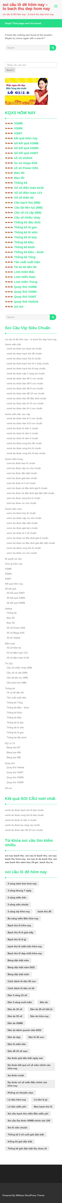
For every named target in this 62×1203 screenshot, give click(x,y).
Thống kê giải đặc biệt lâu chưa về (27, 1148)
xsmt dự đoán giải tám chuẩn (22, 478)
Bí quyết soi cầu (13, 558)
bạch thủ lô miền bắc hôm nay (25, 946)
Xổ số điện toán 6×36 (18, 657)
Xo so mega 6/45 (25, 163)
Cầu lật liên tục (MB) (28, 207)
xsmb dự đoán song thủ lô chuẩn (24, 448)
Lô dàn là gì (40, 1099)
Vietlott (8, 608)
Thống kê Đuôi (24, 247)
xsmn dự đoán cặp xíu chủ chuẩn (24, 518)
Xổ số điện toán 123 (28, 192)
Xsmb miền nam (13, 509)
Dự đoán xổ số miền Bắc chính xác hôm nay (27, 1084)
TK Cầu (9, 663)
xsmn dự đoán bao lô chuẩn (21, 513)
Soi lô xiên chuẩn (17, 1127)
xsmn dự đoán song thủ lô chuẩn (24, 548)
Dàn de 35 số (15, 1016)
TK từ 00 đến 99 (25, 267)
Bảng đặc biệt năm (18, 960)
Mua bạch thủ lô (43, 1106)
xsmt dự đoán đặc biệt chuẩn (22, 473)
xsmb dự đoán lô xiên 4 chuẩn (22, 438)
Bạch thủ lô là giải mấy (20, 932)
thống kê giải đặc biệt (20, 1141)
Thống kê (20, 182)
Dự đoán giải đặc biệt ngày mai (25, 1058)
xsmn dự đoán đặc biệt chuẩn (22, 523)
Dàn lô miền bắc (17, 1044)
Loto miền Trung (25, 282)
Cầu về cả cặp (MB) (27, 212)
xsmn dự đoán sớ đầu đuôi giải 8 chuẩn (27, 538)
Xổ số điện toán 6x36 (29, 187)
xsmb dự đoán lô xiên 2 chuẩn (22, 428)
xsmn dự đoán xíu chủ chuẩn (22, 553)
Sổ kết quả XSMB (26, 143)
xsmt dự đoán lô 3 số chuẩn (21, 483)
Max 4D (19, 178)
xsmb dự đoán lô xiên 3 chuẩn (22, 433)
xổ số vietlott (23, 158)
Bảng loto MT (14, 747)
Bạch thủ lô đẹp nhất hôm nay (25, 953)
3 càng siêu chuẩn (18, 904)
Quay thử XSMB (25, 287)
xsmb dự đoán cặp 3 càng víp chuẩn (26, 373)
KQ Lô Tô (10, 743)
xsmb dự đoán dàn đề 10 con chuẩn (25, 393)
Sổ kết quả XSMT (26, 153)
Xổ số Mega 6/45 (15, 632)
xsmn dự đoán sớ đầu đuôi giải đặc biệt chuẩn (31, 543)
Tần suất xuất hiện (27, 262)
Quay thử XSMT (25, 296)
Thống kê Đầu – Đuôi (29, 252)
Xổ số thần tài (24, 197)
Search (10, 70)
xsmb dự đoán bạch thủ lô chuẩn (24, 358)
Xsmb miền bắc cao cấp (17, 414)
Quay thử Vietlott (26, 301)
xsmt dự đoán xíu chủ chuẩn (21, 503)
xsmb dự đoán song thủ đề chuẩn (24, 443)
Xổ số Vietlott (13, 637)
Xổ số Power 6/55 (16, 627)
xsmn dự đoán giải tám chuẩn (22, 528)
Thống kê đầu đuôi (27, 222)
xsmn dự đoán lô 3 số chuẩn (21, 533)
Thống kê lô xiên (26, 232)
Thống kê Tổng (24, 257)
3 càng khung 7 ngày (19, 890)
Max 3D (19, 173)
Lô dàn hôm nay (17, 1099)
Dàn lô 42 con (36, 1037)
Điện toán (10, 643)
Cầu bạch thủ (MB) (27, 202)
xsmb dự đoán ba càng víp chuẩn (24, 348)
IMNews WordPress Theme (30, 1195)
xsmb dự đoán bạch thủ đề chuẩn (24, 353)
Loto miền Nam (25, 277)
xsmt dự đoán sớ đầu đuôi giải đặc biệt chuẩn (30, 493)
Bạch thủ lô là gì (17, 939)
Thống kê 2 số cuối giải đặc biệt (26, 1134)
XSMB (18, 123)
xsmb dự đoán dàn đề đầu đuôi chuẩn (26, 398)
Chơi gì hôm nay (13, 563)
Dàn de (44, 1002)
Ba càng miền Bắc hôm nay (23, 918)
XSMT (18, 133)
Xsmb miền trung (14, 459)
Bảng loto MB (14, 757)
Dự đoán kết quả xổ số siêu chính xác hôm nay (29, 1067)
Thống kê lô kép (25, 237)
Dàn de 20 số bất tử (41, 1009)
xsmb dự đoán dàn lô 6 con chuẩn (24, 418)
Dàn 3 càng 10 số (17, 995)
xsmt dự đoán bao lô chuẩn (21, 463)
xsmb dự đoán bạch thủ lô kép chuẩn (26, 368)
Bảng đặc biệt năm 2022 (21, 967)
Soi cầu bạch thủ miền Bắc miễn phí (28, 1113)
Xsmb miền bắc (13, 344)
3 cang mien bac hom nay (22, 883)
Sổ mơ (18, 306)
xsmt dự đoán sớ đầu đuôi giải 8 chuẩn (27, 488)
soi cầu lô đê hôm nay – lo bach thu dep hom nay (26, 6)
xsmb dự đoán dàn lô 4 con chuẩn (24, 408)
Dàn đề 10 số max (18, 1051)
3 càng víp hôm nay (19, 911)
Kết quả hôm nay (14, 583)
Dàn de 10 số (15, 1009)
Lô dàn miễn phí (17, 1106)
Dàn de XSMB (15, 1023)
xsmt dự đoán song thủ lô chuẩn (23, 498)
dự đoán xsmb (16, 1075)
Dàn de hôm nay (39, 1016)
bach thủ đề (44, 911)
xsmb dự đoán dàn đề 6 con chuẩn (25, 383)
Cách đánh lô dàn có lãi (21, 988)
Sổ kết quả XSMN (26, 148)
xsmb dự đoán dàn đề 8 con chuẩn (25, 388)
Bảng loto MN (14, 752)
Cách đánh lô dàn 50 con (22, 981)
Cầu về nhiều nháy (27, 217)
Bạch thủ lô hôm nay (19, 925)
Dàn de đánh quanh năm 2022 (24, 1030)
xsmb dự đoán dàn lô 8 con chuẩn (24, 423)
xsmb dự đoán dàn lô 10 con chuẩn (25, 403)
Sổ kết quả (10, 588)
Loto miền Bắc (24, 272)
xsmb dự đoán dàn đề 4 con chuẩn (25, 378)
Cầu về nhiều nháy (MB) (19, 667)
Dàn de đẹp (14, 1037)
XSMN (18, 128)
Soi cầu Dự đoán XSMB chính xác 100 (29, 1120)
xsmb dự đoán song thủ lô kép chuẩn (26, 453)
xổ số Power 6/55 (26, 168)
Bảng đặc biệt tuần (18, 974)
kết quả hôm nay (26, 138)
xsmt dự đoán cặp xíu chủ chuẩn (24, 468)
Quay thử (10, 763)
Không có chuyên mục (20, 1092)
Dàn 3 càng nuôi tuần (20, 1002)
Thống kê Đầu (24, 242)
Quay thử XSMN (25, 291)
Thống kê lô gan (25, 227)
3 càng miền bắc (17, 897)
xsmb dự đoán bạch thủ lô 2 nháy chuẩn (28, 363)
